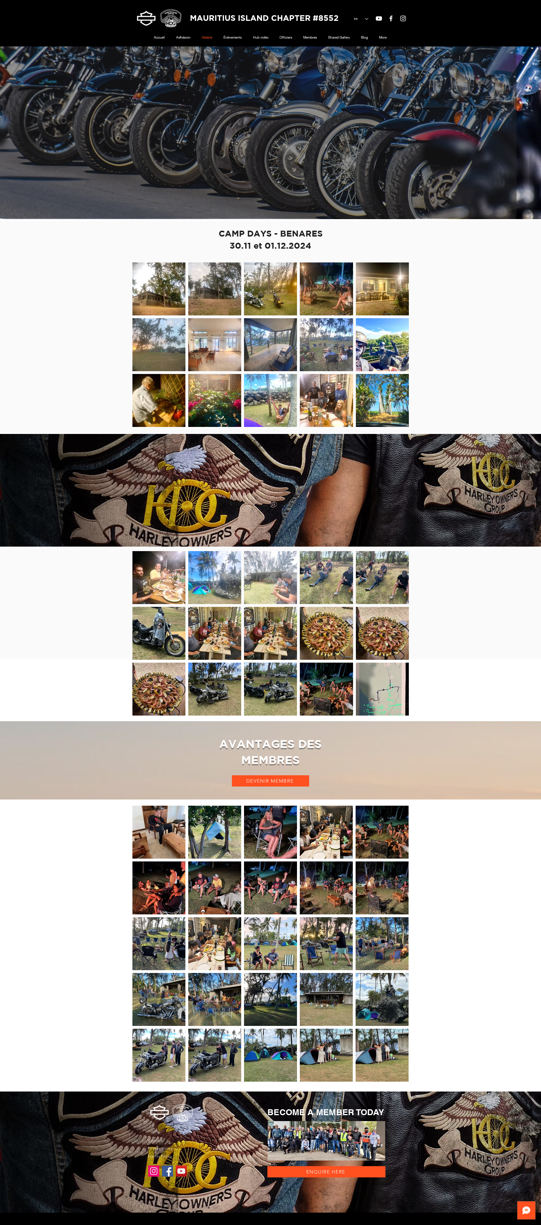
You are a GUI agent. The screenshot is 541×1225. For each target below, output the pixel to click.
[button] (270, 781)
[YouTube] (379, 18)
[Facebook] (167, 1171)
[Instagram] (153, 1171)
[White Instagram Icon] (403, 18)
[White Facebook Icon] (391, 18)
